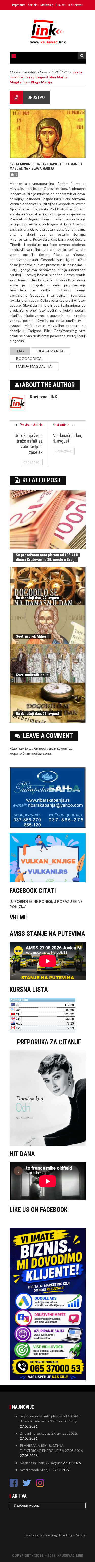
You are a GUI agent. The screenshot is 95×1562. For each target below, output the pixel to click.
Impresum (18, 5)
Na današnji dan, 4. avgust (67, 438)
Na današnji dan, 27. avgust (37, 598)
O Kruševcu (75, 5)
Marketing (46, 5)
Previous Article (31, 425)
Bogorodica (29, 358)
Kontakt (33, 5)
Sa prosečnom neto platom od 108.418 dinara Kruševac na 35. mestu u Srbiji (47, 557)
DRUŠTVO (36, 97)
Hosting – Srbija (72, 1535)
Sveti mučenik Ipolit (32, 675)
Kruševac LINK (43, 397)
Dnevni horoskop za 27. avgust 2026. (49, 1433)
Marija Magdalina (34, 366)
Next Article (61, 425)
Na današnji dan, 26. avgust (37, 713)
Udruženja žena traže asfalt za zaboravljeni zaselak (29, 444)
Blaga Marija (51, 351)
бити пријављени (37, 753)
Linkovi (60, 5)
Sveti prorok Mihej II (32, 636)
